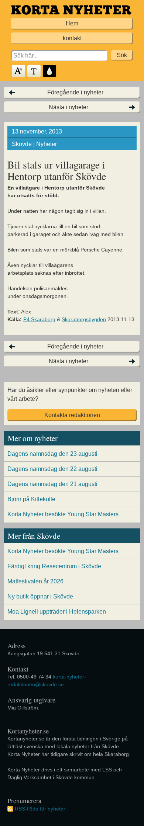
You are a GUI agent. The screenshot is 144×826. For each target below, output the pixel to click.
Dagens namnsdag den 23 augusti (52, 454)
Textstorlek (19, 71)
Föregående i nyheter (75, 92)
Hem (72, 23)
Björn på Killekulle (31, 499)
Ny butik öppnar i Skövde (40, 596)
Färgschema (50, 71)
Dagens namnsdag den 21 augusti (52, 484)
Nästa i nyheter (68, 107)
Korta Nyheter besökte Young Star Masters (63, 514)
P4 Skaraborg (39, 319)
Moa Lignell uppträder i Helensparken (56, 611)
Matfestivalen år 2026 (35, 581)
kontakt (72, 38)
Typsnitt (34, 71)
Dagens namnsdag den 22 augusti (52, 469)
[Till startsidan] (71, 10)
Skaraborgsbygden (84, 319)
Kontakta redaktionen (72, 415)
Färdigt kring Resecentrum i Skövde (54, 566)
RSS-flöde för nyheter (40, 809)
